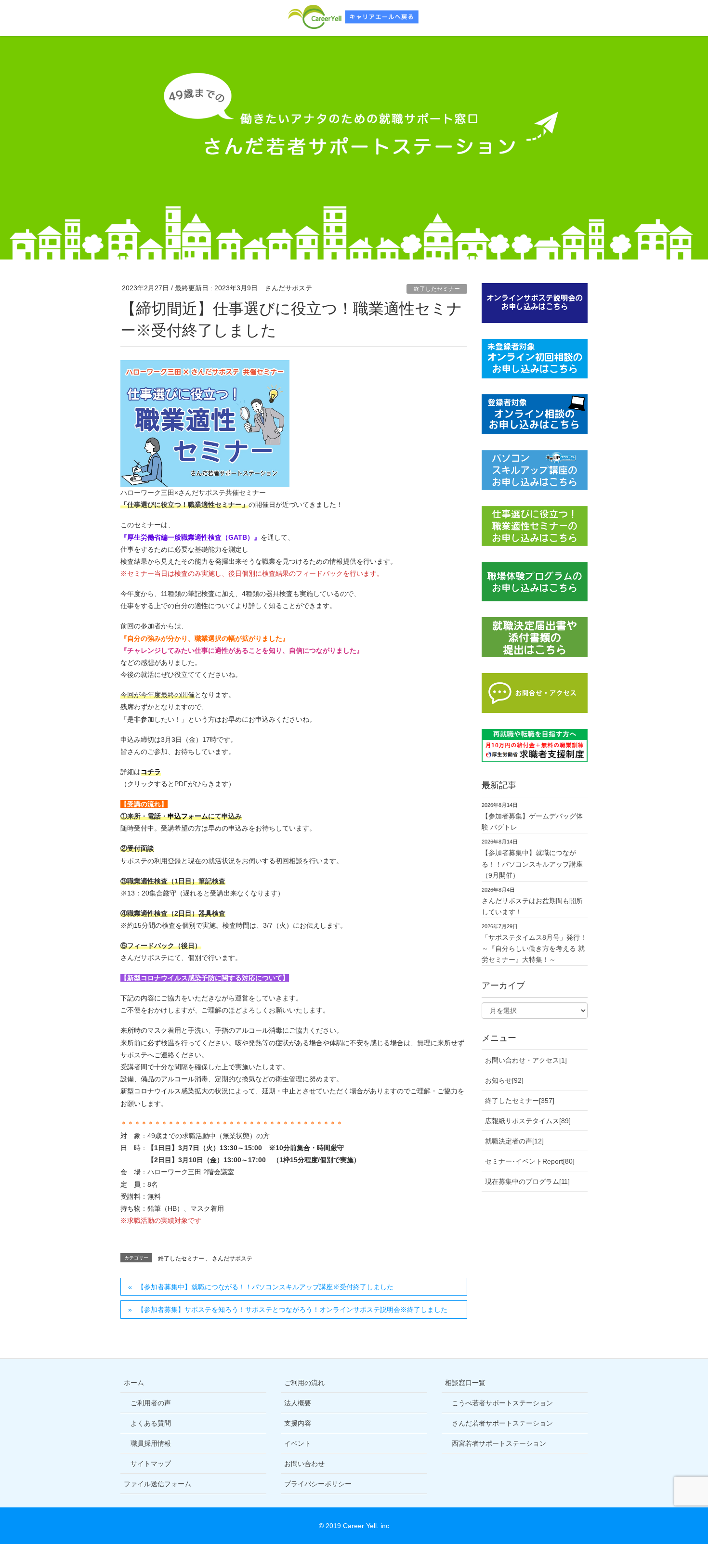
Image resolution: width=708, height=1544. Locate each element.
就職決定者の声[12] (514, 1141)
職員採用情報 (151, 1443)
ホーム (134, 1383)
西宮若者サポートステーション (499, 1443)
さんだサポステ (232, 1258)
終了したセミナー (437, 288)
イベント (297, 1443)
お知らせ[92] (504, 1080)
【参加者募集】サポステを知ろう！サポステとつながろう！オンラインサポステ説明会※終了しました (292, 1309)
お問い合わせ (304, 1463)
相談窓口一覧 (465, 1383)
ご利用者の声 (151, 1403)
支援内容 (297, 1423)
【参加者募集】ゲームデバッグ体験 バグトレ (532, 821)
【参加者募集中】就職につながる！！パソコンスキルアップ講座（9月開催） (532, 864)
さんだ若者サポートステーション (502, 1423)
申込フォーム (188, 816)
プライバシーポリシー (318, 1484)
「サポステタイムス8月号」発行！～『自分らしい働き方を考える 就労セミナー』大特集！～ (534, 948)
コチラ (151, 772)
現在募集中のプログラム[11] (527, 1181)
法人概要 (297, 1403)
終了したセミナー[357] (519, 1100)
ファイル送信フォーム (157, 1484)
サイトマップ (151, 1463)
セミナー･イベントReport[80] (530, 1161)
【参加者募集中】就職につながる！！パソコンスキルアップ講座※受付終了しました (265, 1287)
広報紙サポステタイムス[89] (528, 1121)
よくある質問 (151, 1423)
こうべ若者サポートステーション (502, 1403)
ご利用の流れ (304, 1383)
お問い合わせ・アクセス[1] (526, 1060)
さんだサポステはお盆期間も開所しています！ (532, 906)
